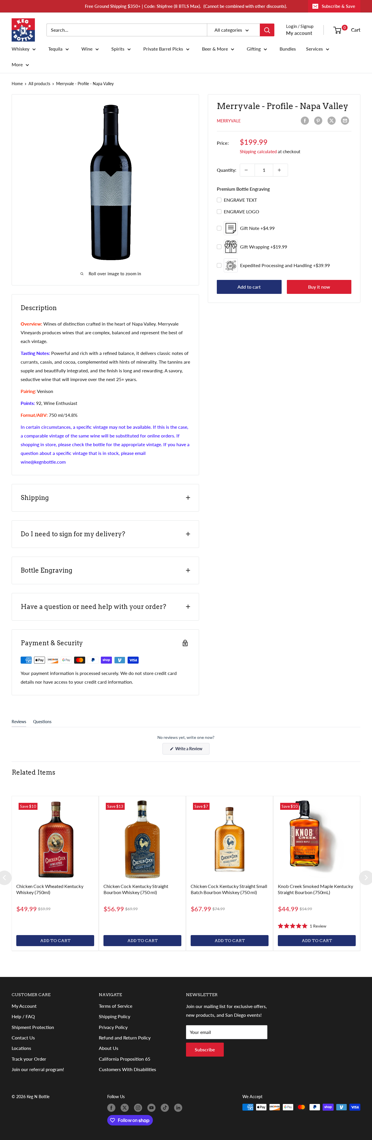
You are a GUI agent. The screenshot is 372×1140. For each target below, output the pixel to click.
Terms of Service (115, 1006)
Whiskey (20, 49)
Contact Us (23, 1037)
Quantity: (226, 170)
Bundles (288, 49)
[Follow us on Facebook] (112, 1108)
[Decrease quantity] (247, 170)
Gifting (254, 49)
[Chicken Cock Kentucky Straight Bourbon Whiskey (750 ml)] (142, 839)
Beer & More (215, 49)
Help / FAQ (23, 1016)
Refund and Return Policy (125, 1037)
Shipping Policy (114, 1016)
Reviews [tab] (19, 723)
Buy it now (319, 287)
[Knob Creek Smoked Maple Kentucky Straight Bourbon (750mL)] (317, 839)
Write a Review (192, 750)
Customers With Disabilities (127, 1069)
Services (314, 49)
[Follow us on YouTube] (152, 1108)
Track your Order (29, 1059)
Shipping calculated (258, 151)
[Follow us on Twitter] (126, 1108)
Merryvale (229, 120)
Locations (21, 1048)
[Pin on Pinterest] (319, 121)
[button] (302, 925)
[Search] (267, 30)
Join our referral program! (38, 1069)
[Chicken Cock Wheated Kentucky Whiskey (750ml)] (55, 839)
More (17, 64)
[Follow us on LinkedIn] (179, 1108)
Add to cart (249, 287)
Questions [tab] (42, 723)
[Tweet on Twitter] (333, 121)
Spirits (117, 49)
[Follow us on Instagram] (139, 1108)
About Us (108, 1048)
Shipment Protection (33, 1027)
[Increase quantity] (280, 170)
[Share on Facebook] (306, 121)
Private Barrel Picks (163, 49)
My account (299, 33)
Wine (86, 49)
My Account (24, 1006)
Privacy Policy (113, 1027)
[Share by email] (346, 121)
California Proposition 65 (124, 1059)
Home (17, 83)
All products (39, 83)
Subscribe (205, 1049)
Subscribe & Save (338, 6)
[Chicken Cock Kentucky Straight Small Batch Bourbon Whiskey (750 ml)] (230, 839)
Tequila (55, 49)
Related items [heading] (33, 772)
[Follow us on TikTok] (166, 1108)
